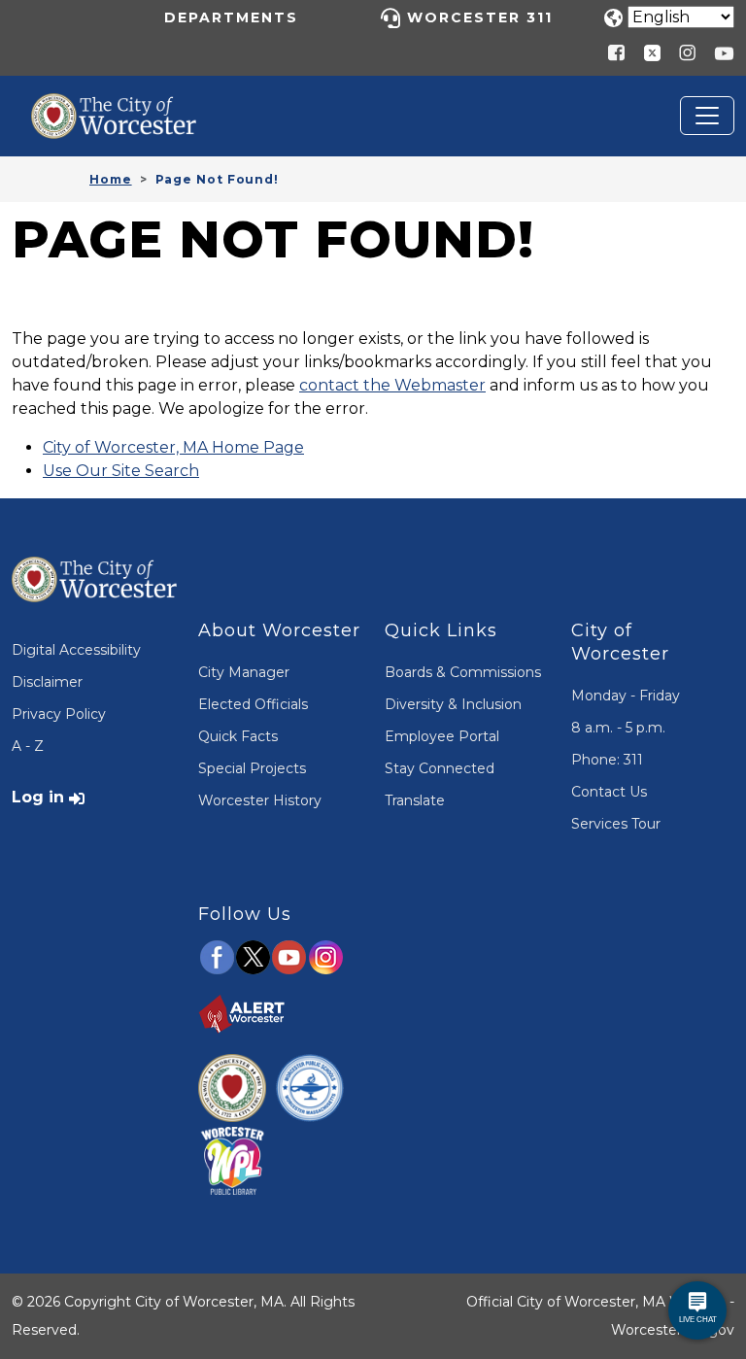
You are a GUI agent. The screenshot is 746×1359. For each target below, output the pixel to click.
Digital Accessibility (76, 650)
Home (110, 179)
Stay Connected (439, 768)
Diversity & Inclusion (453, 704)
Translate (415, 800)
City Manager (243, 672)
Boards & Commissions (463, 672)
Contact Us (609, 791)
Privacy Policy (59, 714)
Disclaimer (47, 682)
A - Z (28, 746)
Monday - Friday (625, 695)
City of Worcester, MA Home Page (173, 447)
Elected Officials (253, 704)
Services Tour (616, 823)
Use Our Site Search (121, 470)
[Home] (128, 107)
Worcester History (260, 800)
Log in (38, 797)
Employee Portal (442, 736)
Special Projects (252, 768)
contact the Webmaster (392, 385)
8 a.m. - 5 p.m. (618, 727)
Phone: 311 (607, 759)
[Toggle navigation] (707, 115)
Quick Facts (238, 736)
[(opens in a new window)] (645, 52)
